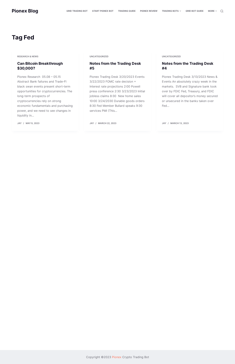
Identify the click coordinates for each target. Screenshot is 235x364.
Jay (19, 123)
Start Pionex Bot (102, 11)
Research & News (27, 56)
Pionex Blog (25, 11)
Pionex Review (148, 11)
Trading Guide (126, 11)
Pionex (116, 357)
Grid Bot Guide (194, 11)
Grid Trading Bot (77, 11)
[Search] (221, 11)
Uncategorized (99, 56)
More (211, 11)
